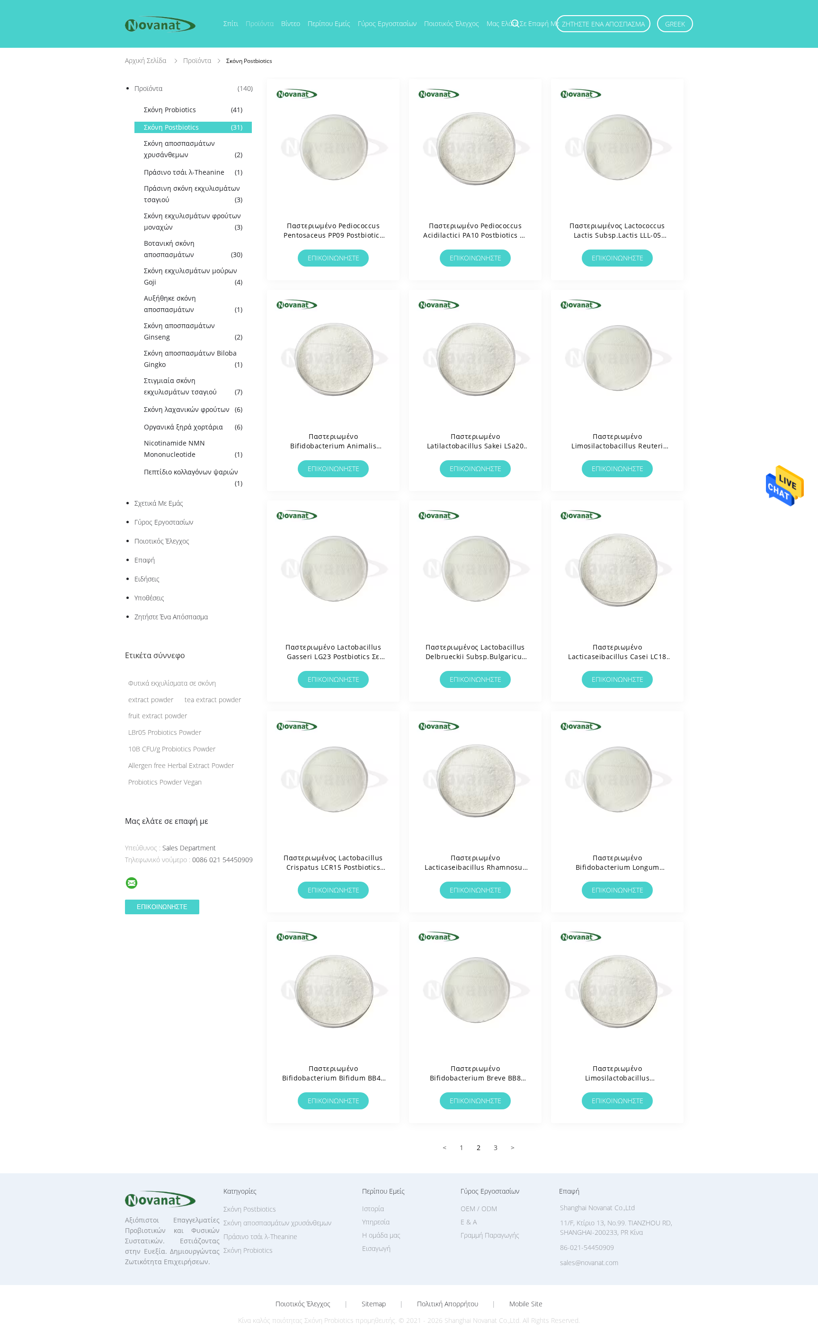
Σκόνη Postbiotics (193, 127)
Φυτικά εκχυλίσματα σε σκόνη (172, 682)
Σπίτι (230, 23)
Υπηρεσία (376, 1221)
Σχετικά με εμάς (158, 503)
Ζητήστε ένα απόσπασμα (603, 23)
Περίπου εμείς (329, 23)
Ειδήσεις (147, 578)
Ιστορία (373, 1208)
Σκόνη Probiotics (193, 109)
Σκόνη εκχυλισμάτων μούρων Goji (193, 276)
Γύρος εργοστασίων (387, 23)
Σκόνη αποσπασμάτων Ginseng (193, 331)
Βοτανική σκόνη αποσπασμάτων (193, 249)
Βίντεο (290, 23)
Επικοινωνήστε (333, 257)
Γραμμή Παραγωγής (490, 1235)
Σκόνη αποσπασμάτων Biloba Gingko (193, 358)
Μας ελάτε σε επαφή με (523, 23)
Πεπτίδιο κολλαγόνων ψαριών (193, 477)
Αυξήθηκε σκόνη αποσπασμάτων (193, 304)
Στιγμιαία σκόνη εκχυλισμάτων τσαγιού (193, 386)
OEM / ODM (479, 1208)
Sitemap (374, 1304)
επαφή (144, 559)
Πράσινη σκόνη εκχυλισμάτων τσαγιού (193, 194)
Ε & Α (469, 1221)
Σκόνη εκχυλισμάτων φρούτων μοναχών (193, 221)
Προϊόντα (260, 23)
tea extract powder (213, 699)
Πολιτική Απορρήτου (447, 1304)
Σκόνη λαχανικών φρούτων (193, 409)
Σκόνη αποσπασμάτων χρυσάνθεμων (193, 149)
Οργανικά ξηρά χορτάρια (193, 426)
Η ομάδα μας (381, 1235)
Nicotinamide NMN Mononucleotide (193, 448)
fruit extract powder (157, 715)
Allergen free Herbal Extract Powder (181, 765)
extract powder (150, 699)
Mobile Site (525, 1304)
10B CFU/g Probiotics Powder (171, 748)
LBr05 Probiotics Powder (164, 732)
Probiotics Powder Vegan (165, 781)
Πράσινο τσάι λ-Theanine (193, 172)
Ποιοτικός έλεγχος (451, 23)
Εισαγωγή (376, 1248)
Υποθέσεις (149, 597)
